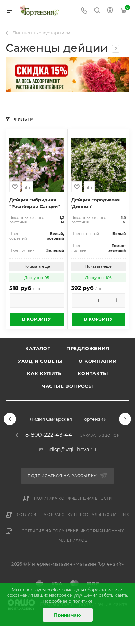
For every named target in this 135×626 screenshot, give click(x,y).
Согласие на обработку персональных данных (73, 514)
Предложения (88, 348)
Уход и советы (40, 361)
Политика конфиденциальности (73, 498)
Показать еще (36, 266)
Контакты (93, 373)
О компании (98, 361)
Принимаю (67, 615)
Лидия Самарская (51, 419)
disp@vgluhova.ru (73, 449)
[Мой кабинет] (110, 11)
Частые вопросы (67, 386)
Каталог (38, 348)
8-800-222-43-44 (48, 435)
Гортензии (94, 419)
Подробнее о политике (67, 601)
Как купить (44, 373)
